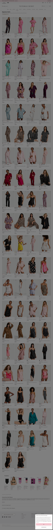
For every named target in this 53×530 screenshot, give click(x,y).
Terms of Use (49, 521)
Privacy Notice (45, 521)
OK (43, 524)
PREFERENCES (43, 527)
